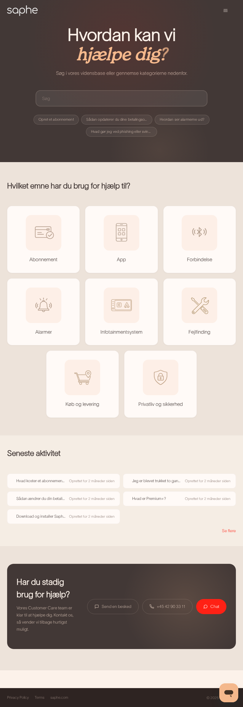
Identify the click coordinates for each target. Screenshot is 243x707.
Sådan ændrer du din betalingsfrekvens (40, 498)
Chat (214, 606)
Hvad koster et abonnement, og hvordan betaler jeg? (40, 481)
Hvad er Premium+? (149, 498)
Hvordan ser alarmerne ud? (182, 119)
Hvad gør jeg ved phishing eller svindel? (123, 132)
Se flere (229, 530)
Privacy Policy (18, 697)
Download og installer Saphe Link (40, 516)
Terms (39, 697)
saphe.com (59, 697)
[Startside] (22, 10)
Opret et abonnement (56, 119)
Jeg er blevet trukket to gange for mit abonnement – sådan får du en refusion (156, 481)
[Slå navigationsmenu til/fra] (225, 10)
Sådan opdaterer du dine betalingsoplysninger (119, 119)
